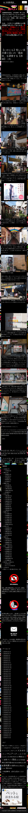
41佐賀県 (7, 549)
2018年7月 (6, 737)
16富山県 (7, 497)
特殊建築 (23, 760)
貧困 (19, 762)
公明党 (11, 756)
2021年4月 (6, 678)
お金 (13, 745)
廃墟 (20, 757)
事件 (6, 756)
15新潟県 (7, 495)
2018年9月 (6, 734)
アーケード (18, 450)
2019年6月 (6, 718)
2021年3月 (6, 680)
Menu (24, 2)
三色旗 (20, 452)
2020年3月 (6, 701)
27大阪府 (7, 519)
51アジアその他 (9, 565)
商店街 (23, 452)
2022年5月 (6, 657)
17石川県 (7, 499)
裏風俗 (12, 453)
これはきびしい (17, 745)
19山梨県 (7, 503)
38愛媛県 (7, 542)
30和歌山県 (8, 524)
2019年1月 (6, 726)
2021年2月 (6, 682)
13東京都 (7, 488)
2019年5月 (6, 719)
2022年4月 (6, 658)
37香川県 (7, 540)
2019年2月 (6, 725)
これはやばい (16, 747)
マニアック (12, 452)
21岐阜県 (7, 506)
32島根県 (7, 529)
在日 (17, 756)
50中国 (6, 563)
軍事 (11, 765)
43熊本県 (7, 553)
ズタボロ (4, 452)
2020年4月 (6, 700)
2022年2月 (6, 660)
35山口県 (7, 535)
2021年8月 (6, 671)
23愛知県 (7, 510)
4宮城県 (7, 478)
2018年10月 (6, 732)
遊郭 (24, 453)
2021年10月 (6, 667)
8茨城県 (7, 492)
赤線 (19, 453)
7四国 (4, 537)
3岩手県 (7, 476)
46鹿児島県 (8, 558)
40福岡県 (7, 547)
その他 (5, 567)
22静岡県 (7, 508)
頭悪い (4, 768)
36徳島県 (7, 538)
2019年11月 (6, 709)
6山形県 (7, 481)
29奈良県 (7, 522)
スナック (14, 751)
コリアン (7, 750)
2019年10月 (6, 710)
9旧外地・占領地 (7, 562)
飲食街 (5, 455)
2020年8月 (6, 692)
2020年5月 (6, 698)
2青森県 (7, 474)
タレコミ (19, 31)
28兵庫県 (7, 520)
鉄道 (16, 765)
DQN (10, 745)
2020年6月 (6, 696)
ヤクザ (18, 754)
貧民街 (22, 762)
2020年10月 (6, 689)
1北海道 (5, 469)
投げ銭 (13, 35)
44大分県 (4, 450)
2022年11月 (6, 651)
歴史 (3, 453)
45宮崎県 (7, 556)
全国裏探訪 (13, 810)
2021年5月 (6, 676)
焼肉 (19, 759)
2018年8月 (6, 735)
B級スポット (5, 745)
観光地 (15, 453)
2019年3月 (6, 723)
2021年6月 (6, 675)
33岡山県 (7, 531)
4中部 (4, 494)
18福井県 (7, 501)
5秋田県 (7, 479)
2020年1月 (6, 705)
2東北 (4, 472)
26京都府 (7, 517)
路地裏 (21, 453)
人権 (8, 756)
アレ (15, 450)
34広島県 (7, 533)
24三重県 (7, 513)
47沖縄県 (7, 560)
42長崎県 (7, 551)
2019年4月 (6, 721)
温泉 (6, 453)
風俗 (2, 455)
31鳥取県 (7, 528)
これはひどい (7, 747)
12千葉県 (7, 487)
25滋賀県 (7, 515)
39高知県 (7, 544)
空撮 (9, 762)
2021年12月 (6, 664)
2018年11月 (6, 730)
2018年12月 (6, 728)
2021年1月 (6, 684)
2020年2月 (6, 703)
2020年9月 (6, 691)
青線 (19, 765)
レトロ (17, 452)
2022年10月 (6, 653)
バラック (4, 754)
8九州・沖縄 (9, 450)
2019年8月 (6, 714)
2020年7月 (6, 694)
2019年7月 (6, 716)
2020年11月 (6, 687)
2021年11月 (6, 666)
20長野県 (7, 504)
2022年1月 (6, 662)
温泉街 (8, 453)
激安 (17, 759)
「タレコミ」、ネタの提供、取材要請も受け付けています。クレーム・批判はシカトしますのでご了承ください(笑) (14, 641)
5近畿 (4, 512)
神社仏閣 (5, 762)
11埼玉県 (7, 485)
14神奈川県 (8, 490)
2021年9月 (6, 669)
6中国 (4, 526)
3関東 (4, 483)
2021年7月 (6, 673)
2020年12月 (6, 685)
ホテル (8, 452)
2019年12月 (6, 707)
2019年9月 (6, 712)
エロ (22, 450)
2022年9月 (6, 655)
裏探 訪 (12, 61)
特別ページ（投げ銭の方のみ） (11, 569)
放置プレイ (8, 760)
